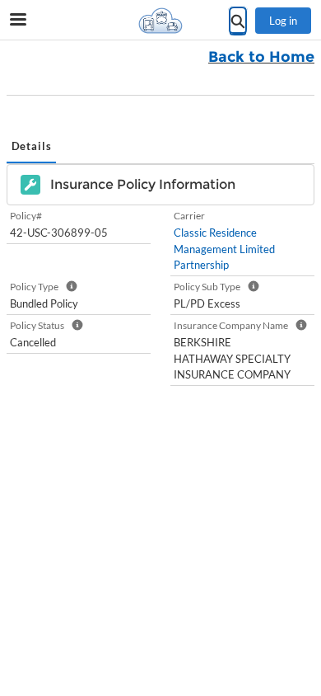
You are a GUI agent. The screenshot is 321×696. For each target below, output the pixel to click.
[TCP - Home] (160, 20)
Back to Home (261, 57)
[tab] (31, 147)
